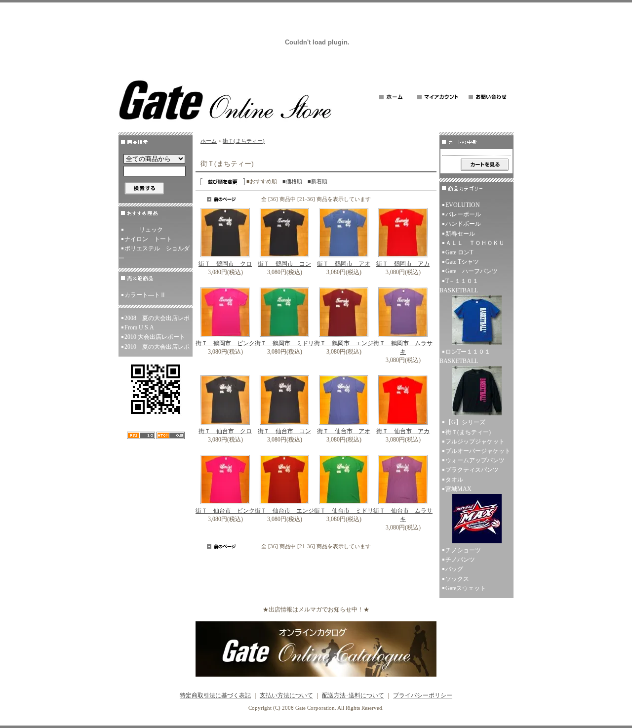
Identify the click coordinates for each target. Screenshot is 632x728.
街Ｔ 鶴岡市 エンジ (343, 343)
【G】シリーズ (465, 422)
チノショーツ (463, 550)
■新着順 (317, 181)
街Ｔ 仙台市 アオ (343, 431)
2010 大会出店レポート (154, 336)
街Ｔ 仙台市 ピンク (225, 510)
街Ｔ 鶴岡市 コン (284, 263)
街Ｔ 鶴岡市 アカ (403, 263)
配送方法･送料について (353, 695)
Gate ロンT (459, 252)
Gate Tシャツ (462, 261)
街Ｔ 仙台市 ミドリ (343, 510)
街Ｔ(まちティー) (244, 141)
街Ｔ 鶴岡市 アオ (343, 263)
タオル (454, 479)
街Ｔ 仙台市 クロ (225, 431)
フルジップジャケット (475, 441)
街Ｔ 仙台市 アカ (403, 431)
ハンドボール (463, 223)
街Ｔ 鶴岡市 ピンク (225, 343)
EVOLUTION (462, 205)
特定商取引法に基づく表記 (215, 695)
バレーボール (463, 214)
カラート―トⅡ (145, 294)
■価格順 (292, 181)
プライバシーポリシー (422, 695)
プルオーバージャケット (478, 450)
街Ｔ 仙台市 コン (284, 431)
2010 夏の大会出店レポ (157, 346)
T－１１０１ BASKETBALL (461, 286)
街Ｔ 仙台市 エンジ (284, 510)
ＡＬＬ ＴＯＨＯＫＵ (475, 243)
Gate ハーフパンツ (471, 271)
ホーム (208, 141)
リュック (151, 229)
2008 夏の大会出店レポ (157, 318)
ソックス (457, 578)
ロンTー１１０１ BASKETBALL (467, 356)
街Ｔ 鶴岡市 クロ (225, 263)
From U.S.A (139, 327)
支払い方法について (286, 695)
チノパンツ (460, 559)
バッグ (454, 569)
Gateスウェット (465, 588)
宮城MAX (458, 488)
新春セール (460, 233)
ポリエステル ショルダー (154, 253)
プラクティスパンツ (472, 469)
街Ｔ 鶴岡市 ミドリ (284, 343)
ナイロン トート (148, 239)
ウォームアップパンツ (475, 460)
